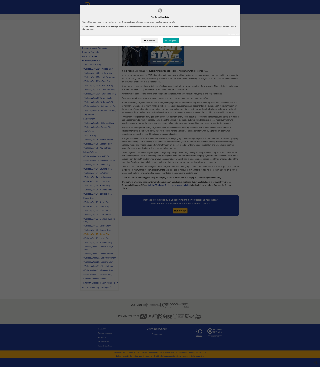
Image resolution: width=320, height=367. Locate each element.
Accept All (172, 41)
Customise (151, 41)
